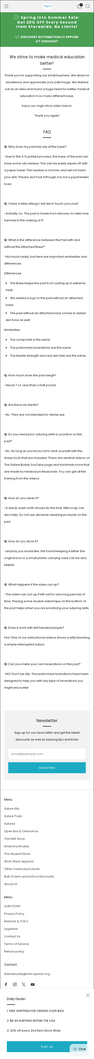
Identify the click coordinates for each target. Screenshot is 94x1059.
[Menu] (6, 6)
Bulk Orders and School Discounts (29, 876)
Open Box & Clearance (21, 831)
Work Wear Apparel (19, 861)
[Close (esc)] (88, 995)
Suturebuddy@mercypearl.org (27, 974)
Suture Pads (13, 816)
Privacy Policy (14, 914)
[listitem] (47, 22)
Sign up (47, 1046)
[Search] (87, 6)
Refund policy (14, 951)
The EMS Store (14, 839)
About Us (10, 884)
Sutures (9, 823)
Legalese (11, 929)
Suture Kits (11, 808)
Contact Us (12, 936)
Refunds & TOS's (16, 921)
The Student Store (17, 854)
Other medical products (22, 869)
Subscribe (47, 768)
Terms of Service (16, 944)
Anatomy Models (16, 846)
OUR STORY (12, 906)
